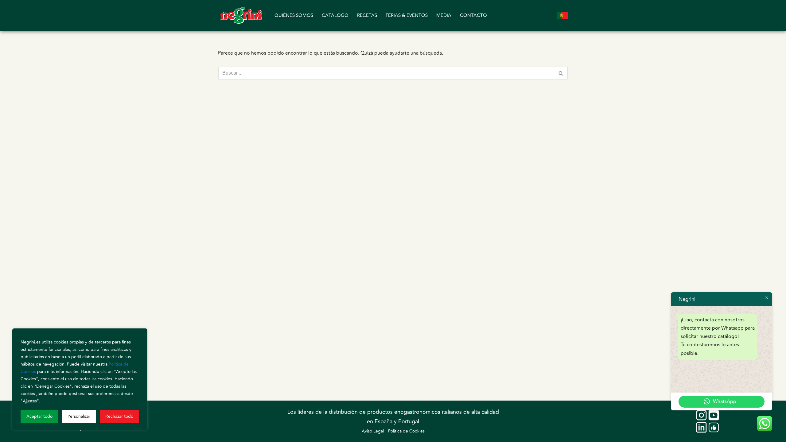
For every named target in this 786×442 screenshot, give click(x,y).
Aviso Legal (373, 431)
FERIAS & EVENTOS (407, 15)
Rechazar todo (119, 416)
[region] (79, 379)
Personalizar (79, 416)
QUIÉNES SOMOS (293, 15)
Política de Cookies (406, 431)
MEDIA (443, 15)
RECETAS (367, 15)
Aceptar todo (39, 416)
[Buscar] (561, 73)
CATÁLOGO (335, 15)
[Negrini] (241, 15)
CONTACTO (473, 15)
